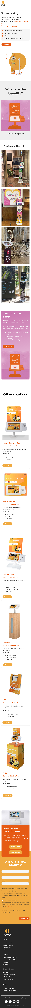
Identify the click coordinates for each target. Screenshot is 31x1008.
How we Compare (9, 969)
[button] (2, 118)
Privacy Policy (22, 998)
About (5, 939)
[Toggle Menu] (28, 3)
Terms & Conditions (11, 998)
